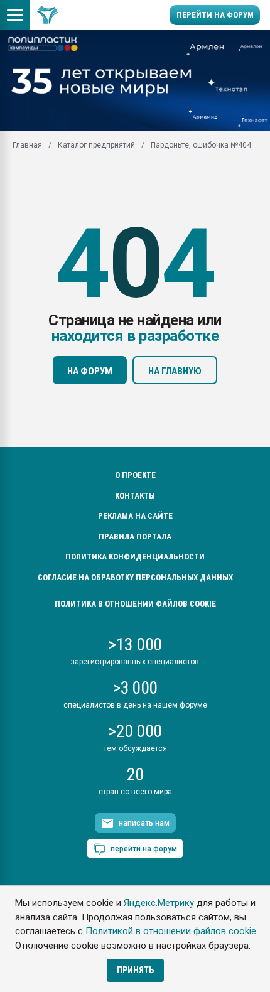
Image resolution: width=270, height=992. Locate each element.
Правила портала (135, 536)
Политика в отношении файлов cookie (135, 603)
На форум (89, 371)
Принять (135, 970)
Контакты (135, 495)
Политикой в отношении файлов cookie (170, 931)
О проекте (135, 475)
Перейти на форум (215, 14)
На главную (175, 371)
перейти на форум (144, 848)
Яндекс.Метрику (159, 902)
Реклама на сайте (135, 515)
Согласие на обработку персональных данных (135, 577)
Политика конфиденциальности (135, 556)
